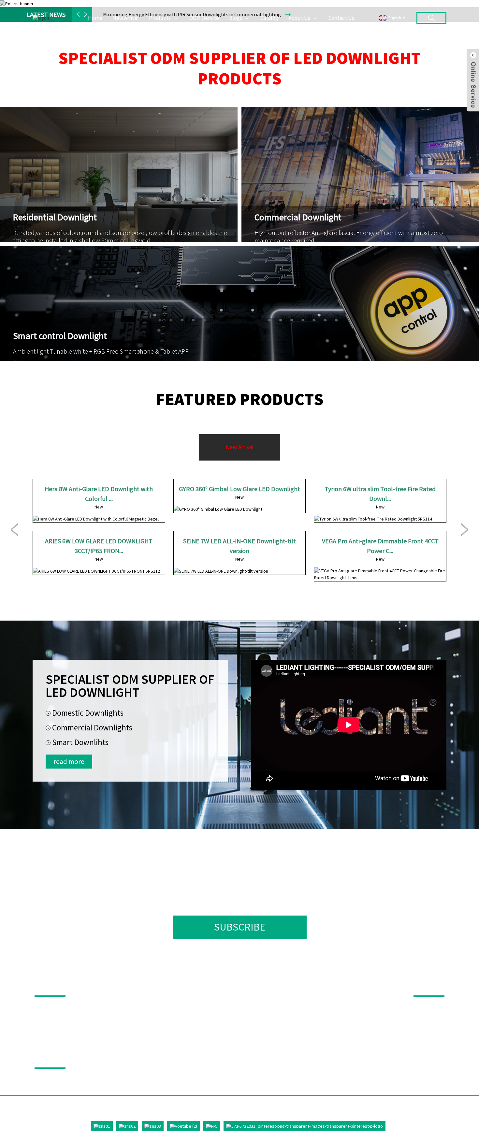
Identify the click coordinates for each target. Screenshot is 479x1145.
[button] (14, 530)
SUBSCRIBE (239, 926)
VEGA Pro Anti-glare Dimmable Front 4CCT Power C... (380, 546)
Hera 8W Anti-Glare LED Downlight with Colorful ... (99, 494)
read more (68, 761)
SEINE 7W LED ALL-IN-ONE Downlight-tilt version (239, 546)
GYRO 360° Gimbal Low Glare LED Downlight (239, 489)
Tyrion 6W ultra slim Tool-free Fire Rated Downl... (380, 494)
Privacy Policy (60, 1058)
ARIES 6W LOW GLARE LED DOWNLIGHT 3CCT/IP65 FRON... (98, 546)
